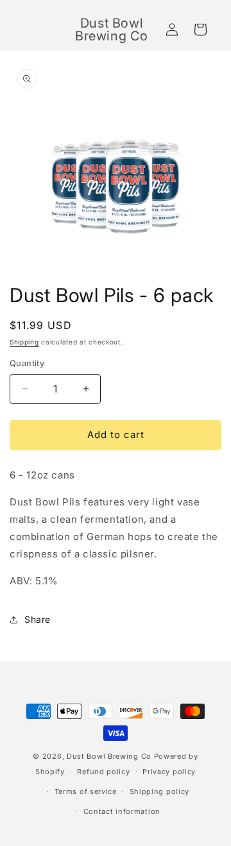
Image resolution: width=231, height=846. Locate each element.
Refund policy (103, 771)
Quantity (27, 363)
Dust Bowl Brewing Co (109, 756)
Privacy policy (169, 771)
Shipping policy (160, 791)
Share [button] (37, 619)
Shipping (24, 342)
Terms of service (86, 791)
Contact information (121, 811)
